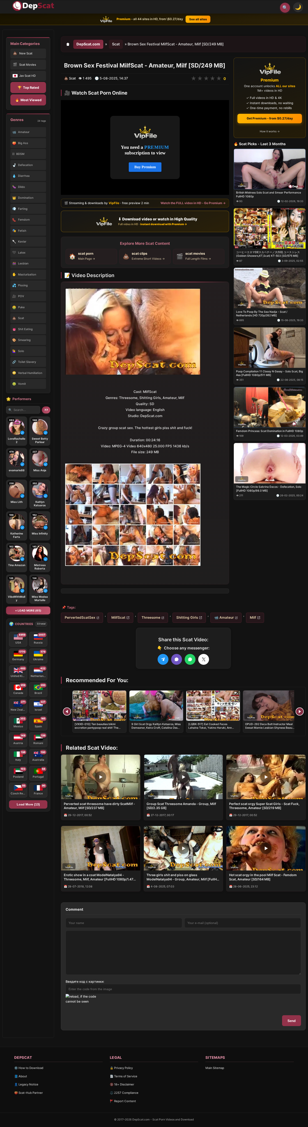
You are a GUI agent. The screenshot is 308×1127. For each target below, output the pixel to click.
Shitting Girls (187, 617)
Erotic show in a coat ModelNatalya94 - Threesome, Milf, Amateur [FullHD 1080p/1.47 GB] (98, 877)
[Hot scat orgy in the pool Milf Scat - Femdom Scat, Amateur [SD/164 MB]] (266, 848)
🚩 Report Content (123, 1101)
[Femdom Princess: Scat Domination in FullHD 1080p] (270, 407)
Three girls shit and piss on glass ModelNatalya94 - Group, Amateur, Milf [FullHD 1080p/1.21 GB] (183, 877)
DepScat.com (88, 44)
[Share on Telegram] (163, 659)
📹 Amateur (224, 617)
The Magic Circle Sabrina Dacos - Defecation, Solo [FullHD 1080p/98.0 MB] (268, 488)
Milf (253, 617)
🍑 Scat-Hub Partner (28, 1092)
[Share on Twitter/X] (203, 659)
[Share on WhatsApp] (190, 659)
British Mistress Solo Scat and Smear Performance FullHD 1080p (268, 194)
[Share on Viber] (176, 659)
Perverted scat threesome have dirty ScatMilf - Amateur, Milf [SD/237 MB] (99, 806)
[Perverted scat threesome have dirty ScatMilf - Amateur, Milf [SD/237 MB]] (100, 777)
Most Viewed (28, 100)
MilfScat (118, 617)
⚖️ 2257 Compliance (124, 1092)
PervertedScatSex (80, 617)
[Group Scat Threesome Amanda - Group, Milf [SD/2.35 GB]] (183, 777)
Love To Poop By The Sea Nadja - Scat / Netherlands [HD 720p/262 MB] (261, 313)
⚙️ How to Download (28, 1068)
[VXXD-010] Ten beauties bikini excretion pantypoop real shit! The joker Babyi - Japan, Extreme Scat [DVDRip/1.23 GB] (97, 729)
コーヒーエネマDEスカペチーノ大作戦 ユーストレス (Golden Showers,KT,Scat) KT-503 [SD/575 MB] (268, 253)
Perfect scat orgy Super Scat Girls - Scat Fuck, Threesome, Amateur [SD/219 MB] (264, 806)
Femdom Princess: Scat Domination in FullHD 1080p (269, 430)
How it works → (270, 131)
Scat (116, 44)
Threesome (151, 617)
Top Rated (28, 87)
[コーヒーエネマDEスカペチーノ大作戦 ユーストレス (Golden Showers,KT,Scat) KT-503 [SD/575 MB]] (270, 228)
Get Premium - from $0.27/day (270, 118)
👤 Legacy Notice (26, 1084)
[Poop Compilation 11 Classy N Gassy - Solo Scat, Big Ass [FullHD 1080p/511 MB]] (270, 347)
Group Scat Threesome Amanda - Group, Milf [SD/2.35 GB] (181, 806)
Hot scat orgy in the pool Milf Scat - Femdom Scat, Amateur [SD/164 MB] (263, 877)
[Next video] (300, 711)
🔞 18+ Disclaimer (122, 1084)
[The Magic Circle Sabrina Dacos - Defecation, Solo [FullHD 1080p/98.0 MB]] (270, 463)
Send (291, 1021)
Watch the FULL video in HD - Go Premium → (193, 203)
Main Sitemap (214, 1068)
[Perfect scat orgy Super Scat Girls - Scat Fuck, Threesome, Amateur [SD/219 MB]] (266, 777)
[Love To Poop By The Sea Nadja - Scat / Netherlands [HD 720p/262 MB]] (270, 288)
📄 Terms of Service (123, 1076)
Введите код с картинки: (85, 981)
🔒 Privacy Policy (121, 1068)
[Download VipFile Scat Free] (34, 6)
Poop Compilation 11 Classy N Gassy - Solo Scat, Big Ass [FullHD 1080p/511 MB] (269, 373)
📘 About (20, 1076)
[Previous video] (67, 711)
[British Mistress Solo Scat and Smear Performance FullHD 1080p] (270, 169)
